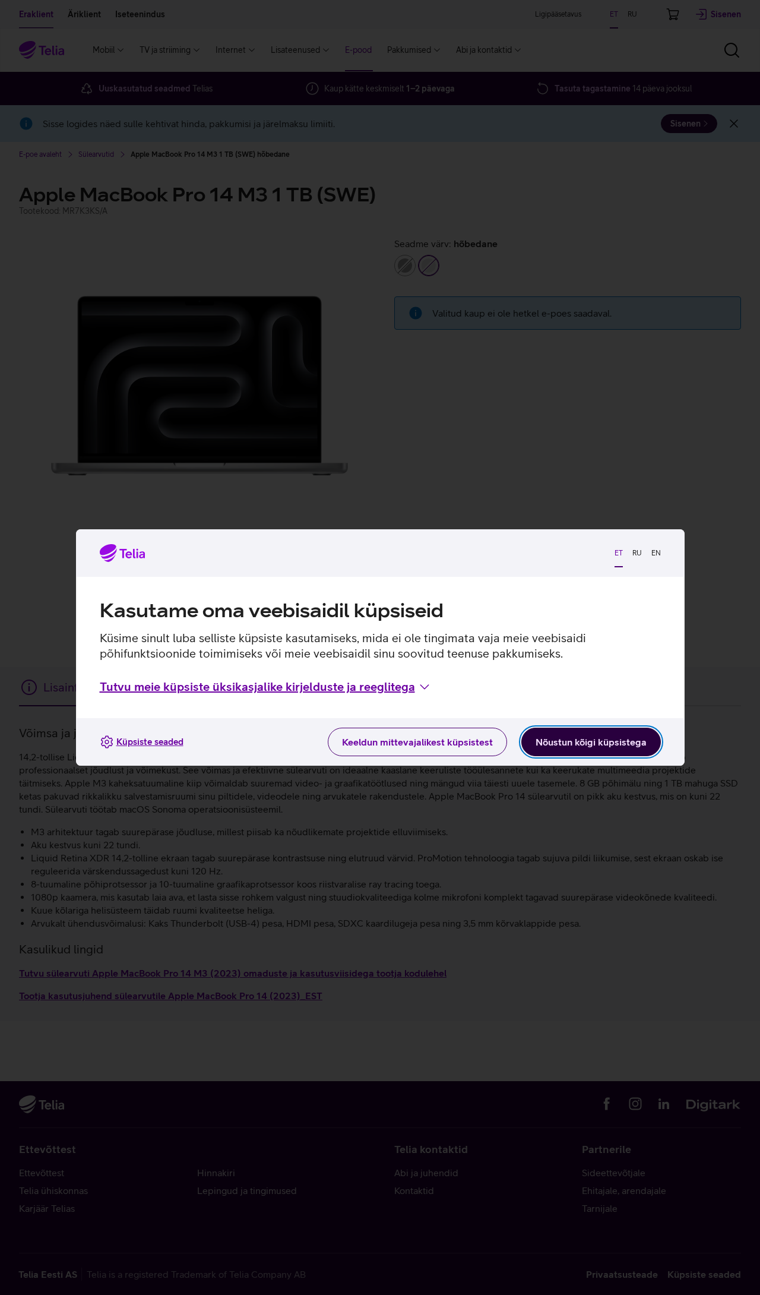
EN (656, 553)
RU (637, 553)
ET (619, 553)
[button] (266, 686)
